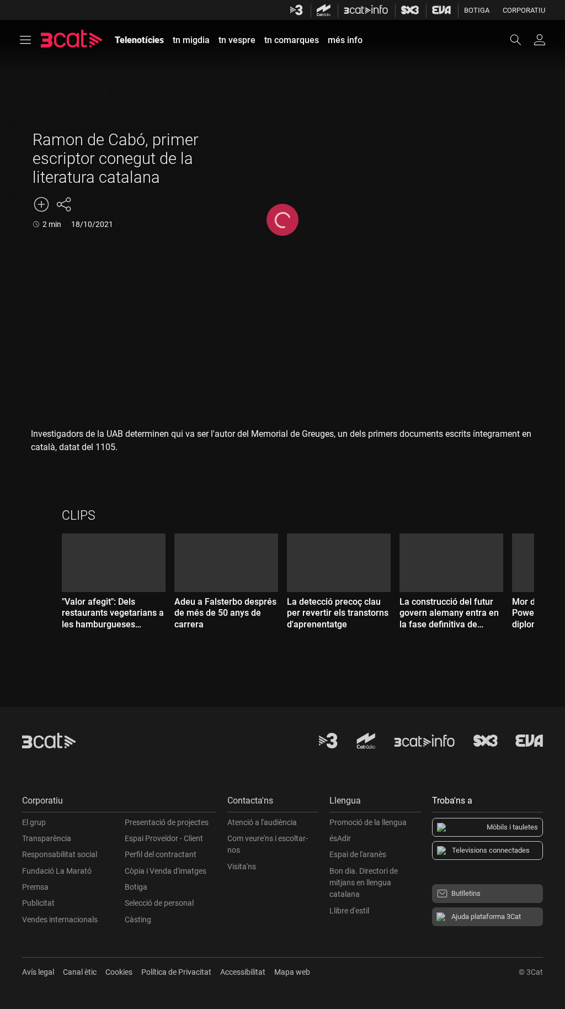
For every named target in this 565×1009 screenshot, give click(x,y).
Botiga (476, 10)
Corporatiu (524, 10)
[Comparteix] (63, 204)
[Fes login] (539, 39)
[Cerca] (521, 39)
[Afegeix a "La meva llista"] (41, 204)
